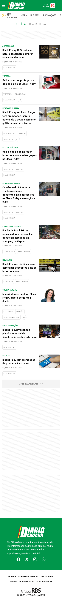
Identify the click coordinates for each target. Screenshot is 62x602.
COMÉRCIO (8, 139)
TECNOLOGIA (20, 94)
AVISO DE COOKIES (44, 582)
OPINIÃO (19, 312)
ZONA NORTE (9, 251)
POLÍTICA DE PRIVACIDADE (22, 582)
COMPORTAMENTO (11, 317)
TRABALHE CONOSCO (27, 576)
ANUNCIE (12, 576)
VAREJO (22, 133)
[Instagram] (35, 559)
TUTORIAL (7, 94)
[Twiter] (27, 559)
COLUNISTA (8, 312)
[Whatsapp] (43, 559)
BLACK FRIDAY (9, 68)
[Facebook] (18, 559)
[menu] (3, 5)
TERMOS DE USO (46, 576)
